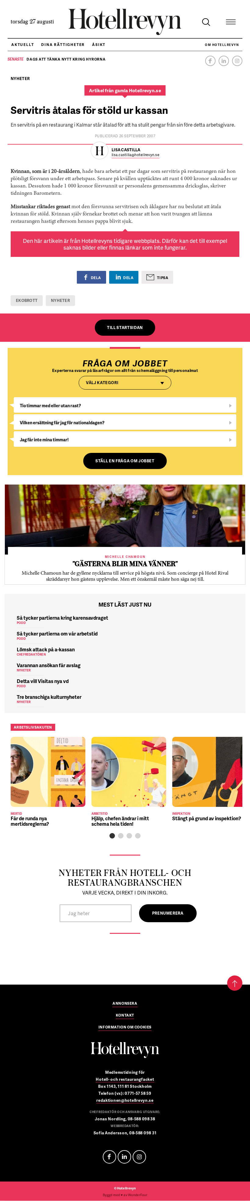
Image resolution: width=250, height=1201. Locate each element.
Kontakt (125, 1016)
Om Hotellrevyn (222, 45)
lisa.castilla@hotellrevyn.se (135, 155)
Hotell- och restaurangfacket (125, 1079)
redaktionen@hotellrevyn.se (125, 1100)
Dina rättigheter (63, 44)
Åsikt (98, 44)
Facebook (210, 61)
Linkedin (224, 61)
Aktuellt (22, 44)
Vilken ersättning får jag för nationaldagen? (62, 422)
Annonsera (124, 1004)
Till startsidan (125, 327)
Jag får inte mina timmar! (44, 440)
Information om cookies (125, 1027)
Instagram (237, 61)
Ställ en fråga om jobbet (125, 461)
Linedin (124, 1157)
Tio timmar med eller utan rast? (50, 405)
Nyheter (60, 300)
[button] (112, 836)
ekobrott (27, 300)
